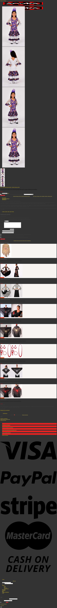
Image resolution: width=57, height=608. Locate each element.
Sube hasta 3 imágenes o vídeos (5, 229)
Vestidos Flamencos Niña (16, 187)
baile (34, 196)
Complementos (6, 588)
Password (2, 600)
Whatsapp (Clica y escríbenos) (5, 410)
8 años (13, 211)
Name (1, 230)
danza (36, 196)
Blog (3, 591)
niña (40, 196)
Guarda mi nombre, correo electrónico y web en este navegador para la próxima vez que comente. (16, 234)
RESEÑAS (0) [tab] (4, 199)
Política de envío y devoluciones (5, 419)
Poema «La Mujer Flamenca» (6, 432)
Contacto (3, 590)
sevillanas (43, 196)
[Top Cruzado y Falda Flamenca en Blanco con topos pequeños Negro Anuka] (11, 296)
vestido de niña (49, 196)
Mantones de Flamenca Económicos (7, 427)
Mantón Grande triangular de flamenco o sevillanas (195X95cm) (10, 320)
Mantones (5, 587)
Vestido (46, 196)
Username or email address (4, 598)
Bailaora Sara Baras (5, 435)
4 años (8, 211)
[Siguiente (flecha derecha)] (1, 607)
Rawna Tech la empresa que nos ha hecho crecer (9, 430)
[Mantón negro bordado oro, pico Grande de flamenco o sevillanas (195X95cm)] (11, 336)
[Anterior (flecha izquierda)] (0, 607)
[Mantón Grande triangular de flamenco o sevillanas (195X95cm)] (11, 316)
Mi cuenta (3, 589)
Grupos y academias (5, 592)
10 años (3, 211)
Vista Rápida (2, 257)
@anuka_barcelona (25, 414)
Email (1, 232)
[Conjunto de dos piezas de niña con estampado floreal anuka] (11, 276)
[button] (2, 605)
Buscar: (3, 583)
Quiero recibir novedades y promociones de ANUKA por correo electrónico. (12, 235)
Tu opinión (2, 227)
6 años (11, 211)
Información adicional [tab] (5, 198)
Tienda (3, 579)
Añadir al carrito (3, 195)
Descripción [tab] (4, 197)
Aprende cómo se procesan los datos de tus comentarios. (22, 240)
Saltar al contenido (3, 0)
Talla (1, 193)
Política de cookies (3, 420)
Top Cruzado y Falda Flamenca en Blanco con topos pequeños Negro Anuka (12, 300)
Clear (8, 193)
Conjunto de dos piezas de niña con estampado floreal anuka (10, 280)
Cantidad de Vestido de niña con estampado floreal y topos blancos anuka (12, 194)
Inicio (1, 187)
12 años (6, 211)
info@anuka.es (5, 413)
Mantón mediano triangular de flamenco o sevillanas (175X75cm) (11, 260)
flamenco (38, 196)
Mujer (5, 586)
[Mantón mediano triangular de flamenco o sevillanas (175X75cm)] (5, 256)
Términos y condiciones (3, 418)
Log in (7, 602)
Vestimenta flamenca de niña (7, 187)
